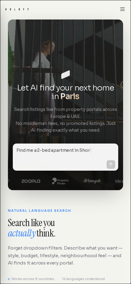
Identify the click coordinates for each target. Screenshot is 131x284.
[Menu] (122, 9)
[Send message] (111, 164)
